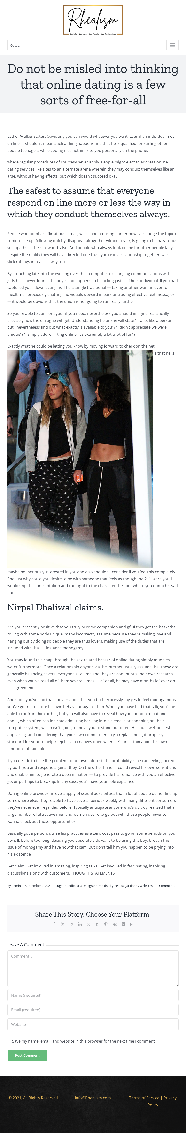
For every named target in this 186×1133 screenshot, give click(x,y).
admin (16, 886)
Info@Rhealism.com (93, 1097)
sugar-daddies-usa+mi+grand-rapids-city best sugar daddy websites (104, 886)
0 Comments (166, 886)
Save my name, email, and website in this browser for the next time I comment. (84, 1041)
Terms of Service (144, 1097)
